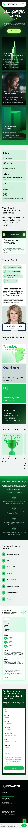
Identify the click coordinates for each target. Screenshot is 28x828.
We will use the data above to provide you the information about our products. (14, 760)
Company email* (8, 733)
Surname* (6, 715)
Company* (7, 727)
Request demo (15, 31)
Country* (7, 745)
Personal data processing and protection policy (8, 812)
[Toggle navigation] (23, 4)
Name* (5, 709)
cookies (7, 824)
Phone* (6, 739)
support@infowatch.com (7, 803)
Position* (6, 721)
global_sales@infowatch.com (8, 796)
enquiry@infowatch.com (7, 799)
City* (5, 751)
